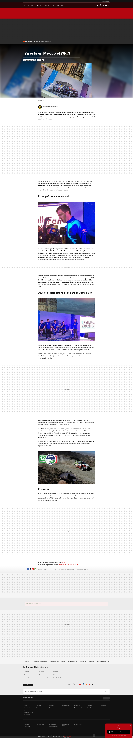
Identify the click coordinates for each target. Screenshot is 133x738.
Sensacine (51, 705)
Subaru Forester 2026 (101, 661)
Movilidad (60, 5)
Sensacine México (53, 724)
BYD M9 (63, 661)
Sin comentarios (29, 60)
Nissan (55, 674)
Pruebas (38, 5)
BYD (25, 681)
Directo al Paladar (65, 705)
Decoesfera (89, 707)
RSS (86, 684)
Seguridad (26, 671)
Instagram (100, 5)
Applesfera (26, 710)
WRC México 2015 (83, 569)
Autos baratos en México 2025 (41, 661)
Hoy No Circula (57, 678)
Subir (105, 698)
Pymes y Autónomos (104, 707)
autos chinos (27, 678)
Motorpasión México (78, 724)
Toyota (36, 41)
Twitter (103, 5)
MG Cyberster (92, 661)
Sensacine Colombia (53, 726)
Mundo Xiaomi (27, 714)
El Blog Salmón (103, 705)
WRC (63, 562)
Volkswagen (43, 41)
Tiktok (109, 5)
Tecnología (41, 671)
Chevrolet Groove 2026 (72, 661)
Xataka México (27, 724)
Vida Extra (38, 707)
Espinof (50, 707)
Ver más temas (28, 685)
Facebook (98, 5)
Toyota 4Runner (82, 661)
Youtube (106, 5)
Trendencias (89, 705)
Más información (68, 736)
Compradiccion (90, 710)
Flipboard (40, 60)
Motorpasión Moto (78, 707)
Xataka (25, 705)
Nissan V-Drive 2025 (54, 661)
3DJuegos (38, 705)
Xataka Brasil (27, 726)
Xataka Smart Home (28, 712)
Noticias (30, 5)
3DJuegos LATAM (40, 724)
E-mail (43, 60)
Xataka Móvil (26, 707)
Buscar (106, 691)
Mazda (49, 41)
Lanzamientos (49, 5)
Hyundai (26, 674)
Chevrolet (55, 671)
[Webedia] (106, 1)
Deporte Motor (48, 569)
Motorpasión (77, 705)
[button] (50, 107)
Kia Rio (55, 681)
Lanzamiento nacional (44, 678)
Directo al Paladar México (65, 725)
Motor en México (43, 681)
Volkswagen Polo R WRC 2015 (68, 565)
